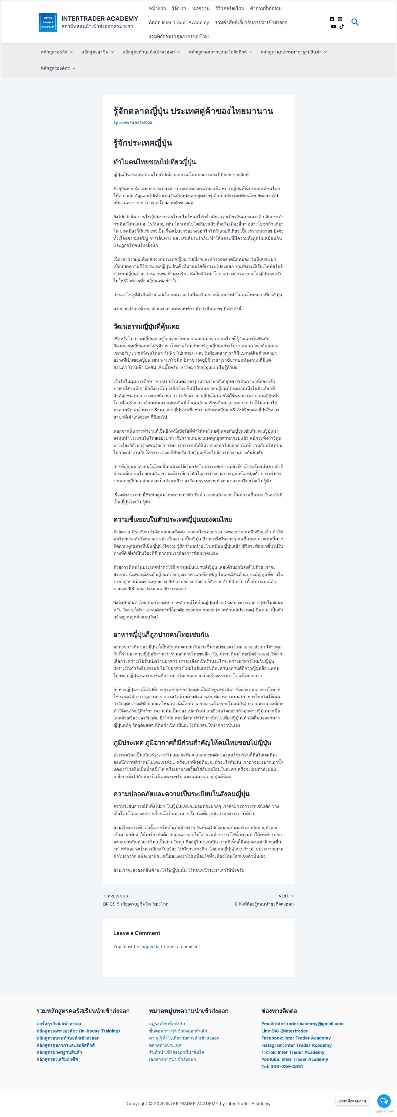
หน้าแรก (157, 8)
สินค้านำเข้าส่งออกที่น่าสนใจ (176, 1052)
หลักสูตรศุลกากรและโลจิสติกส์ (218, 52)
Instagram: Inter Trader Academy (296, 1045)
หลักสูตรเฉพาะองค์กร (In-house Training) (78, 1031)
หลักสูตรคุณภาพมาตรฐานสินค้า (291, 52)
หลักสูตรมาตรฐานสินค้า (59, 1052)
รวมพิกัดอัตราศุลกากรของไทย (179, 36)
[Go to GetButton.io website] (384, 1111)
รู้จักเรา (179, 8)
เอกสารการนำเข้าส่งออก (172, 1059)
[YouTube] (333, 26)
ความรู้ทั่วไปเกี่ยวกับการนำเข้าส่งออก (184, 1038)
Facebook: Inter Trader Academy (296, 1038)
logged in (150, 946)
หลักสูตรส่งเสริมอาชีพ (57, 1059)
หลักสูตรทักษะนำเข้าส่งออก (148, 52)
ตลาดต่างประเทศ (165, 1045)
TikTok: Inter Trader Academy (292, 1052)
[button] (355, 22)
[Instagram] (340, 19)
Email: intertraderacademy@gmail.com (302, 1023)
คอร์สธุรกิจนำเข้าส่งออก (59, 1023)
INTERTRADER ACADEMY (100, 18)
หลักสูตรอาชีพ (95, 52)
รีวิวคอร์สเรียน (230, 8)
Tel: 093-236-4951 (282, 1066)
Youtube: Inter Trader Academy (294, 1059)
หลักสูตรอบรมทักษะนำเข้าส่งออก (68, 1038)
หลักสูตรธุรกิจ (54, 52)
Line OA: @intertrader (284, 1031)
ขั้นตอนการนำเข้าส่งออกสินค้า (178, 1031)
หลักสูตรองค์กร (55, 68)
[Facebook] (331, 19)
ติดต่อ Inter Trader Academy (179, 22)
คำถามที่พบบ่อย (265, 8)
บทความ (201, 8)
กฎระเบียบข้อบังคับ (167, 1023)
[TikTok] (341, 26)
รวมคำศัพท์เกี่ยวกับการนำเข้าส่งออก (251, 22)
